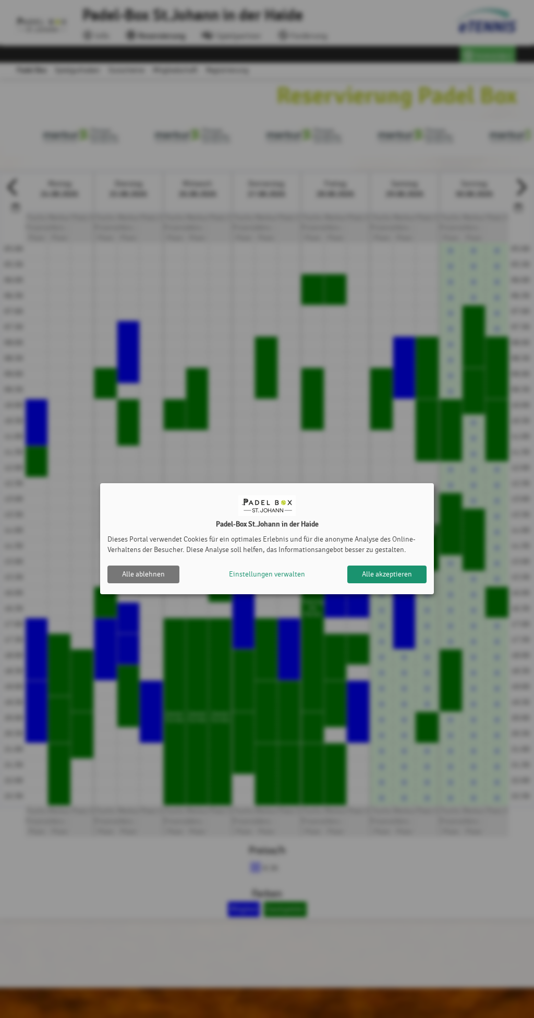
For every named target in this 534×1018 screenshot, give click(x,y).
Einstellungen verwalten (267, 574)
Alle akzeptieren (387, 574)
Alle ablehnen (143, 574)
